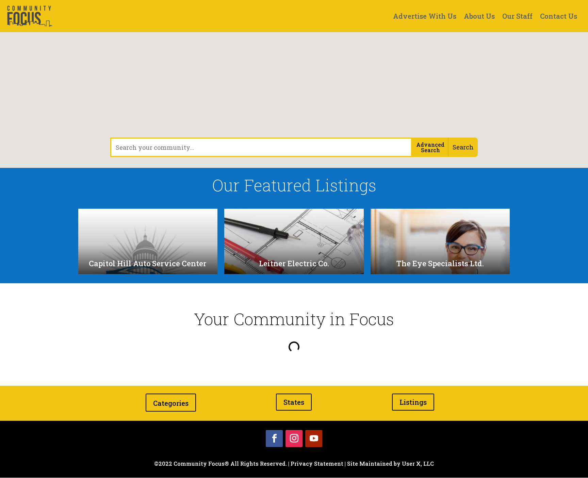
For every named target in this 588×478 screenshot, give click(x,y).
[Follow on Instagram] (294, 438)
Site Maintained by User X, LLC (390, 463)
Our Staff (517, 17)
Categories (171, 403)
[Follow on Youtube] (313, 438)
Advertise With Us (424, 17)
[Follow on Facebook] (274, 438)
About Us (479, 17)
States (293, 402)
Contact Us (558, 17)
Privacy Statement (317, 463)
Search (463, 147)
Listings (413, 402)
